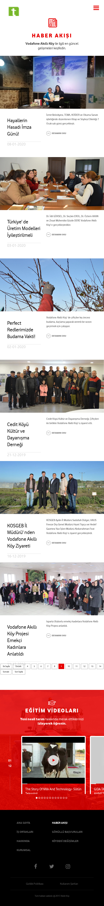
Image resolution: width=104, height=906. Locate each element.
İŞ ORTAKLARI (25, 831)
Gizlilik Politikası (34, 883)
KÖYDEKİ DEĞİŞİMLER (65, 841)
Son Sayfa (19, 672)
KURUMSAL (24, 850)
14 (100, 666)
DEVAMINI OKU (59, 133)
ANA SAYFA (23, 822)
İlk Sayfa (6, 666)
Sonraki (6, 672)
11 (76, 666)
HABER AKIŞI (60, 822)
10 (69, 666)
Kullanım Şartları (69, 883)
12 (84, 666)
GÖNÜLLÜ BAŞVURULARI (67, 831)
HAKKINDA (23, 841)
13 (92, 666)
